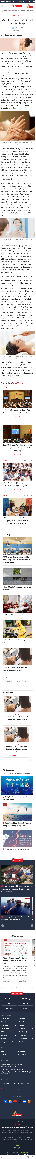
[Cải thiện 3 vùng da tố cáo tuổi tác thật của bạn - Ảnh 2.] (17, 219)
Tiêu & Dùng (17, 1)
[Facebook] (5, 1101)
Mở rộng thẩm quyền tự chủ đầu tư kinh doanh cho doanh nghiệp (15, 918)
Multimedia (8, 770)
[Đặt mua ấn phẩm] (30, 6)
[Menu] (2, 1157)
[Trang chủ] (2, 11)
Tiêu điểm (7, 11)
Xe (23, 1)
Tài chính (21, 11)
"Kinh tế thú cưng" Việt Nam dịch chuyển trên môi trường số (15, 669)
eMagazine (26, 773)
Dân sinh (5, 388)
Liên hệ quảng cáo (17, 1090)
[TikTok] (19, 1101)
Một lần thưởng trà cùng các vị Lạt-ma (17, 615)
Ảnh (2, 1051)
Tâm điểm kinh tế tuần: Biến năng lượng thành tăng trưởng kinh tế (17, 824)
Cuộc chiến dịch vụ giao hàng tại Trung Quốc (17, 641)
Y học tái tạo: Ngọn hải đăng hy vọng (16, 851)
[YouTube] (15, 1101)
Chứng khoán (6, 1)
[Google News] (28, 1157)
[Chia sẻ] (32, 1157)
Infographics (18, 773)
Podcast (11, 773)
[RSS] (29, 1101)
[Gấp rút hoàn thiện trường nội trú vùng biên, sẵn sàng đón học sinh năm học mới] (17, 874)
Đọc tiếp (6, 535)
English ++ (25, 1008)
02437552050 (8, 1086)
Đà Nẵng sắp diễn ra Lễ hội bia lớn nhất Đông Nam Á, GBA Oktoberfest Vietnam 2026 (17, 559)
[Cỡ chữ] (24, 1157)
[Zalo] (24, 1101)
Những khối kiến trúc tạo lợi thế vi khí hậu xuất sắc (17, 588)
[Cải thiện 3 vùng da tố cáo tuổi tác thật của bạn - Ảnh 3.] (17, 332)
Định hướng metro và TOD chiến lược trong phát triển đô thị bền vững (15, 960)
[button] (30, 760)
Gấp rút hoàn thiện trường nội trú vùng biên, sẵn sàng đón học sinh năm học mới (16, 889)
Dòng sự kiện (17, 936)
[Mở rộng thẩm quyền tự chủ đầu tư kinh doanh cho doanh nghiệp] (15, 906)
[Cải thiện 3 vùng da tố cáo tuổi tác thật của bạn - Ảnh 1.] (17, 111)
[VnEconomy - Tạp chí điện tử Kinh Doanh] (17, 993)
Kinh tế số (29, 11)
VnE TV (28, 1)
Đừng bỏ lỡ (8, 693)
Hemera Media (25, 1152)
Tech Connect (9, 1008)
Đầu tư (14, 11)
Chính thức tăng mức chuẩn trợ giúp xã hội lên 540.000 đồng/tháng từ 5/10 (17, 520)
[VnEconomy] (17, 38)
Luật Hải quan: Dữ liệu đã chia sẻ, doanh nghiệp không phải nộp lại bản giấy (17, 448)
